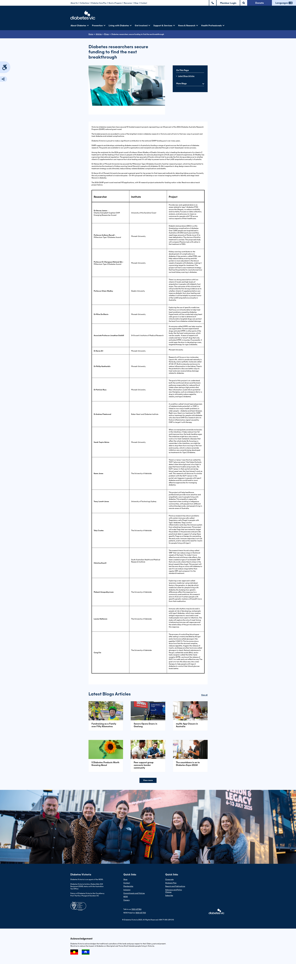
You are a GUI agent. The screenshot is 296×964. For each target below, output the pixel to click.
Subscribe (169, 895)
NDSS (125, 897)
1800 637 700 (140, 913)
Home (91, 34)
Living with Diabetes (119, 25)
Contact (143, 3)
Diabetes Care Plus (99, 3)
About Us (74, 3)
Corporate (169, 879)
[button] (228, 3)
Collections (84, 3)
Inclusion (126, 890)
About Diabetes (78, 25)
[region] (148, 431)
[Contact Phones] (212, 3)
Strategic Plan (171, 883)
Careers (126, 900)
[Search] (243, 3)
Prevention (97, 25)
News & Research (186, 25)
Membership (128, 886)
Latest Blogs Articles (186, 76)
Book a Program (115, 3)
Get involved (141, 25)
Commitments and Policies (134, 893)
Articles (99, 34)
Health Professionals (211, 25)
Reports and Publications (175, 886)
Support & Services (162, 25)
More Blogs (181, 83)
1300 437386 (136, 909)
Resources (128, 3)
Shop (136, 3)
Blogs (106, 34)
